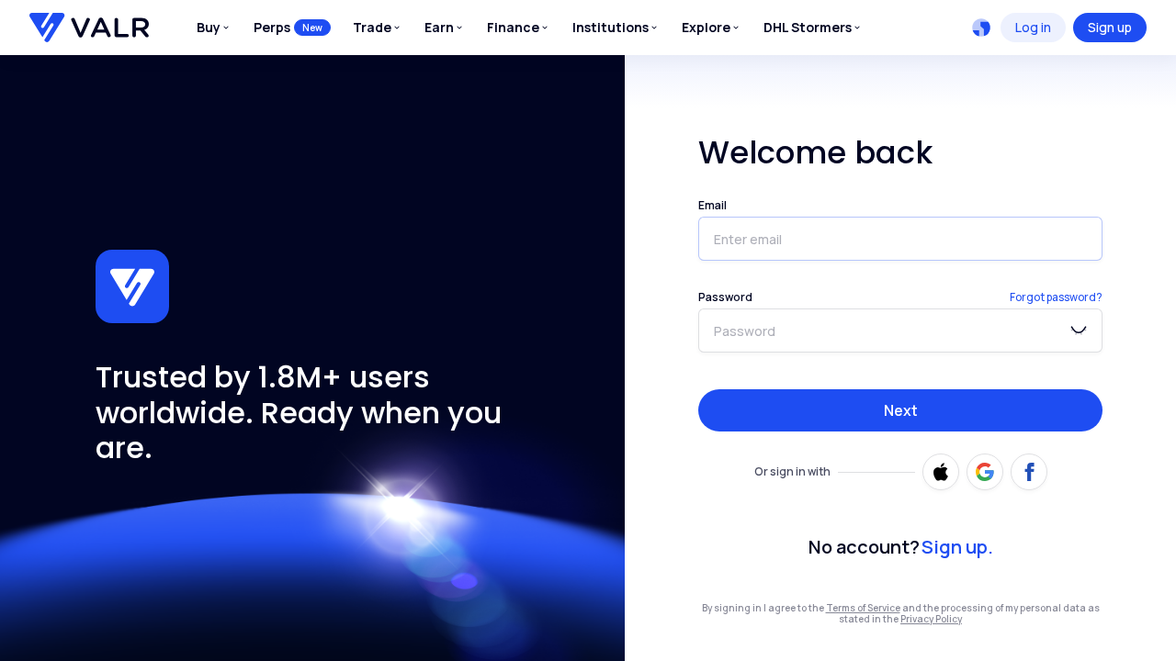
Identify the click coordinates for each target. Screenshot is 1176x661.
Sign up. (957, 546)
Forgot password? (1056, 297)
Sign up (1110, 27)
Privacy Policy (931, 618)
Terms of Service (863, 607)
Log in (1033, 27)
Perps (288, 27)
